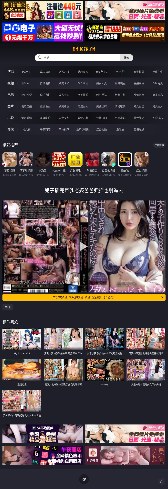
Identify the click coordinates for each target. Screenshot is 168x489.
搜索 (126, 57)
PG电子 (26, 72)
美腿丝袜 (101, 106)
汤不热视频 (82, 129)
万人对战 (64, 72)
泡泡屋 (120, 129)
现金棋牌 (139, 72)
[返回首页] (162, 482)
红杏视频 (101, 129)
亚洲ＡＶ (26, 83)
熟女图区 (139, 106)
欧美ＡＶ (64, 83)
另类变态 (157, 95)
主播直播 (139, 83)
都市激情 (26, 118)
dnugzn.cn (84, 49)
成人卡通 (64, 95)
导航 (10, 129)
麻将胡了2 (101, 72)
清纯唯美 (120, 106)
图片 (10, 106)
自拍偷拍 (45, 83)
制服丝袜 (101, 95)
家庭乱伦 (45, 118)
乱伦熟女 (139, 95)
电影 (10, 95)
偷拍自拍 (45, 95)
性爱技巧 (157, 118)
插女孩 (27, 129)
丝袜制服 (120, 83)
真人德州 (45, 72)
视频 (10, 83)
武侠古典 (83, 118)
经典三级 (120, 95)
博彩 (10, 71)
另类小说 (120, 118)
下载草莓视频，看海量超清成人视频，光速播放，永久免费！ (84, 297)
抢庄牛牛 (157, 72)
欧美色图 (64, 106)
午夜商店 (45, 129)
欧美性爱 (83, 95)
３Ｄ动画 (83, 83)
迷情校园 (101, 118)
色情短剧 (139, 129)
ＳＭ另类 (157, 83)
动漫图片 (83, 106)
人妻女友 (64, 118)
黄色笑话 (139, 118)
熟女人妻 (101, 83)
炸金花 (120, 72)
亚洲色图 (45, 106)
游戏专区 (83, 72)
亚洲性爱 (26, 95)
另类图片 (157, 106)
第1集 (8, 307)
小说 (10, 118)
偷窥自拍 (26, 106)
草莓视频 (64, 129)
